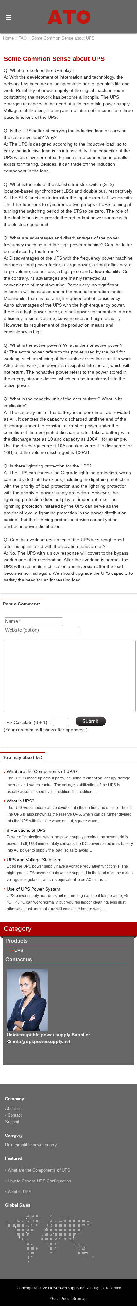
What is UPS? (20, 800)
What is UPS (20, 1191)
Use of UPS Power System (33, 889)
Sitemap (79, 1298)
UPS (18, 950)
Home (8, 38)
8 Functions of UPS (26, 830)
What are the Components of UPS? (42, 771)
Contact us (18, 959)
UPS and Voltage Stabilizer (34, 859)
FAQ (22, 38)
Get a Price (59, 1298)
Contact (15, 1115)
